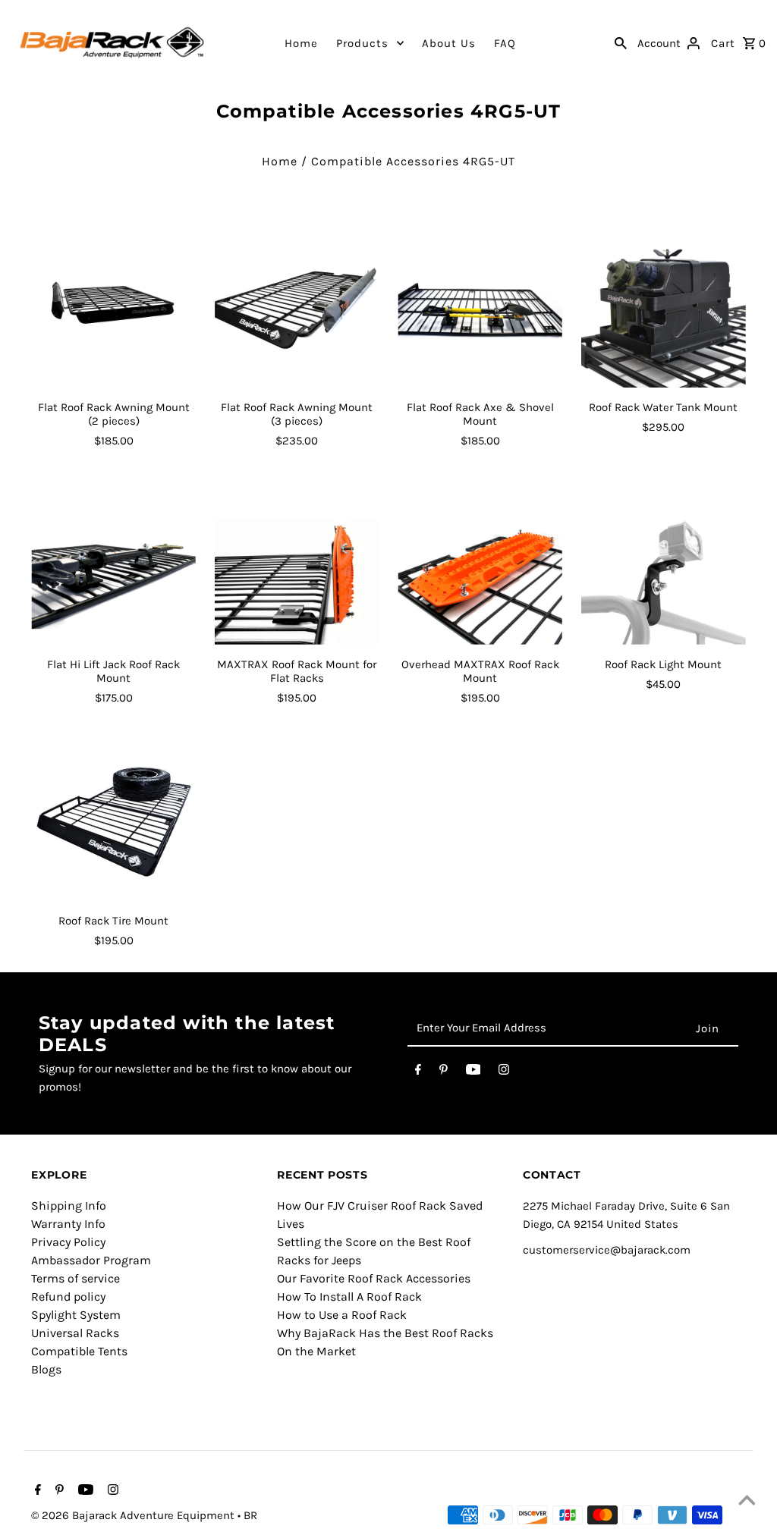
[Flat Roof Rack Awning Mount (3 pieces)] (297, 306)
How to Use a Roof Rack (342, 1315)
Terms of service (75, 1278)
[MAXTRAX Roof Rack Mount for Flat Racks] (297, 562)
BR (250, 1515)
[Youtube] (473, 1072)
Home (301, 43)
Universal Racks (75, 1333)
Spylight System (76, 1315)
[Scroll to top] (746, 1501)
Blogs (46, 1369)
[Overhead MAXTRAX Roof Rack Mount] (480, 562)
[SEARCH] (621, 42)
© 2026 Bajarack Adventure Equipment (134, 1515)
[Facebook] (418, 1072)
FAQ (505, 43)
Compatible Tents (79, 1351)
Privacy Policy (68, 1242)
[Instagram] (504, 1072)
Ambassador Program (91, 1260)
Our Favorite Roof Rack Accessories (373, 1278)
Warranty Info (68, 1223)
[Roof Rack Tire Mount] (113, 819)
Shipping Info (68, 1205)
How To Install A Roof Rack (349, 1296)
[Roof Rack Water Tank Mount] (663, 306)
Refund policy (68, 1296)
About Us (449, 43)
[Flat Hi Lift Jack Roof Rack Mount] (113, 562)
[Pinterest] (443, 1072)
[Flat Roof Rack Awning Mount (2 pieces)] (113, 306)
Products (362, 43)
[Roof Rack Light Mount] (663, 562)
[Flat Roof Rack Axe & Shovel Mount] (480, 306)
